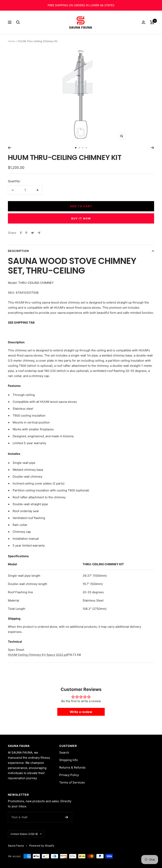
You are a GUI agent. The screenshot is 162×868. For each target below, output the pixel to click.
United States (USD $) (24, 834)
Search (64, 752)
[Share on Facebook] (21, 232)
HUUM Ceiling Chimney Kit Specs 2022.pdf (38, 655)
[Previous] (9, 147)
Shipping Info (68, 760)
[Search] (18, 22)
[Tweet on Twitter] (32, 232)
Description (18, 251)
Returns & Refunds (72, 767)
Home (11, 41)
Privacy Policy (69, 775)
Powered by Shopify (41, 845)
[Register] (66, 817)
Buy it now (81, 218)
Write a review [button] (81, 712)
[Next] (152, 147)
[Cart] (152, 22)
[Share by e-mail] (39, 233)
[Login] (143, 22)
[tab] (81, 649)
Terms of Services (72, 782)
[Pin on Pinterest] (26, 232)
